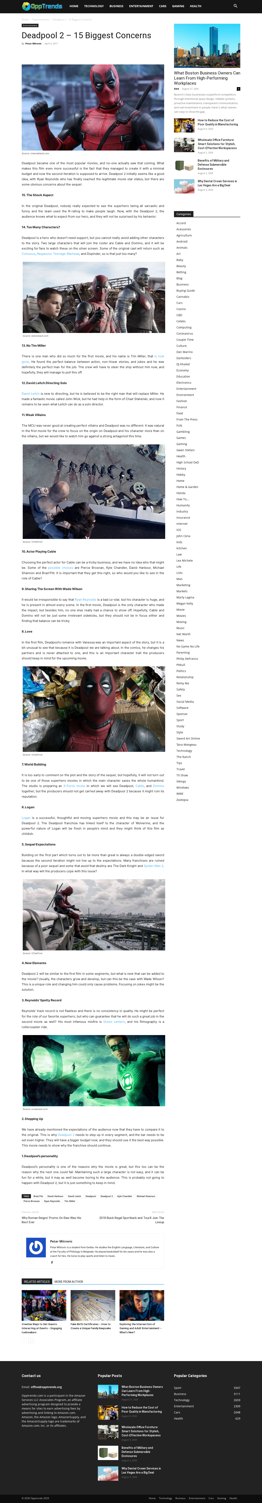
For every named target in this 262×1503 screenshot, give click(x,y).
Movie (180, 610)
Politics (181, 671)
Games (181, 438)
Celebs (181, 321)
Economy (182, 370)
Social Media (185, 702)
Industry (182, 511)
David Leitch (31, 394)
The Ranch (183, 757)
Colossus (28, 254)
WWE (179, 794)
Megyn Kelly (184, 603)
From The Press (187, 419)
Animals (181, 248)
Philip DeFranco (187, 659)
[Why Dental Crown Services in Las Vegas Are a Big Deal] (184, 186)
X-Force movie (74, 786)
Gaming (178, 6)
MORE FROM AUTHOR (69, 1281)
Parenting (183, 652)
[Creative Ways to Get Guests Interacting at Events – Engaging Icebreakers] (44, 1305)
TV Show (182, 775)
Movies (181, 616)
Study (180, 726)
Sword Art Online (188, 738)
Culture (181, 346)
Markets (181, 591)
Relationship (185, 677)
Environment (185, 395)
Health (195, 6)
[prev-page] (24, 1340)
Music (180, 628)
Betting (181, 272)
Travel (180, 769)
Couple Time (185, 340)
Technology (94, 6)
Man (179, 579)
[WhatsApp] (54, 53)
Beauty (181, 266)
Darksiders (183, 358)
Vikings (181, 781)
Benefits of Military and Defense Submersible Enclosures (213, 164)
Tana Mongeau (186, 744)
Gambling (183, 432)
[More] (63, 53)
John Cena (183, 536)
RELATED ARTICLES (37, 1281)
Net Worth (183, 634)
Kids (179, 542)
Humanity (183, 505)
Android (181, 241)
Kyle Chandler (124, 1196)
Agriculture (184, 235)
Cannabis (182, 297)
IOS (178, 530)
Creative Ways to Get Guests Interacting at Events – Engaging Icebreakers (42, 1328)
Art (178, 254)
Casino (181, 309)
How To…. (183, 499)
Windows (182, 787)
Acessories (183, 229)
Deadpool (91, 1196)
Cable (140, 786)
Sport (180, 720)
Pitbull (180, 665)
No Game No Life (188, 646)
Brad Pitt (38, 1196)
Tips (179, 763)
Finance (181, 407)
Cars (162, 6)
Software (182, 708)
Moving (181, 622)
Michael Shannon (146, 1196)
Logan (26, 818)
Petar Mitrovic (33, 43)
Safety (180, 689)
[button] (235, 6)
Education (183, 376)
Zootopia (182, 800)
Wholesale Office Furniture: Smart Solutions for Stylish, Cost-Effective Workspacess (217, 144)
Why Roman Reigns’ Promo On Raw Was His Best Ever (51, 1220)
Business (116, 6)
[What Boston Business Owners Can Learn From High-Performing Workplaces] (207, 46)
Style (179, 732)
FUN (179, 425)
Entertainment (141, 6)
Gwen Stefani (185, 450)
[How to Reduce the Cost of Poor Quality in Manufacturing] (184, 125)
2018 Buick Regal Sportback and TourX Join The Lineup (131, 1220)
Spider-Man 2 (153, 866)
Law (179, 554)
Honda (180, 493)
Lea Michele (184, 560)
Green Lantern (114, 1022)
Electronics (183, 382)
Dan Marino (184, 352)
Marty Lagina (185, 597)
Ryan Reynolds (85, 599)
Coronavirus (184, 333)
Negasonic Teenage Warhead (58, 254)
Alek (176, 88)
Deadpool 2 (66, 1135)
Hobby (180, 475)
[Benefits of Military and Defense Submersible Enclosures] (184, 166)
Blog (179, 278)
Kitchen (181, 548)
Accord (181, 223)
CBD (179, 315)
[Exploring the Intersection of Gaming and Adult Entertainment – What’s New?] (142, 1305)
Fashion (181, 401)
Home (74, 6)
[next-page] (30, 1340)
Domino (158, 786)
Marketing (183, 585)
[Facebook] (26, 53)
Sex (178, 695)
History (181, 468)
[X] (35, 53)
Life (178, 567)
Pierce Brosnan (32, 1201)
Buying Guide (185, 290)
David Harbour (55, 1196)
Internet (181, 524)
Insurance (183, 517)
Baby (179, 260)
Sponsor (182, 714)
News (180, 640)
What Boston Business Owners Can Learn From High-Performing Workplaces (207, 78)
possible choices (60, 568)
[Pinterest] (45, 53)
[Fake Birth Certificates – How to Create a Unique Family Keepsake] (93, 1305)
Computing (184, 327)
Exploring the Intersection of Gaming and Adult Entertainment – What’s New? (141, 1328)
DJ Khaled (183, 364)
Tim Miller (69, 1201)
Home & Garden (187, 487)
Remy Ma (182, 683)
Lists (179, 573)
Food (179, 413)
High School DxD (187, 462)
